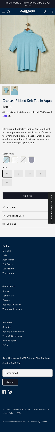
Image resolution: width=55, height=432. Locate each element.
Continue (14, 225)
